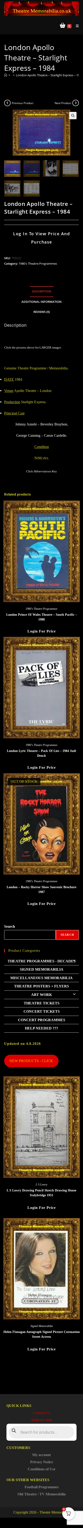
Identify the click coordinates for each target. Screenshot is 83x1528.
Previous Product (22, 103)
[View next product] (75, 103)
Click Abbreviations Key (41, 471)
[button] (73, 115)
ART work (41, 995)
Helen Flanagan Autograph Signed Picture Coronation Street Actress (41, 1334)
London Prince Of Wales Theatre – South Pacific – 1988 (41, 617)
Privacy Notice (41, 1462)
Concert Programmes (41, 1020)
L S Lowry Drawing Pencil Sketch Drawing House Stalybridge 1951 (41, 1193)
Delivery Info (41, 1420)
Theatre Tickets (41, 1003)
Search (9, 926)
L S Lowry (41, 1184)
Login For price (41, 631)
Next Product (63, 103)
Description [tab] (41, 291)
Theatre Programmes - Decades (42, 961)
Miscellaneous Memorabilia (41, 978)
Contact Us (41, 1413)
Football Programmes (42, 1487)
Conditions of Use (41, 1469)
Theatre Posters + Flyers (41, 986)
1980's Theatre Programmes (38, 263)
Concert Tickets (42, 1011)
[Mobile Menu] (75, 26)
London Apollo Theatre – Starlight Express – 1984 (49, 75)
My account (41, 1455)
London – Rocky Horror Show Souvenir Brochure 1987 (41, 889)
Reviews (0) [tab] (41, 312)
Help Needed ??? (41, 1028)
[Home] (5, 75)
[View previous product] (7, 103)
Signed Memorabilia (41, 969)
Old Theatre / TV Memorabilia (42, 1494)
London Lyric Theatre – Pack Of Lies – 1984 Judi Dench (41, 753)
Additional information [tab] (41, 302)
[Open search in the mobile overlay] (41, 1432)
